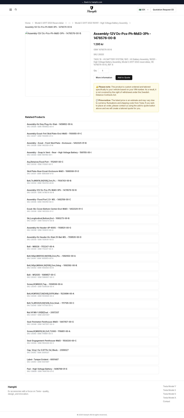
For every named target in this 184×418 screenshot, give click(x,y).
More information (104, 77)
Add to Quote (124, 77)
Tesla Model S (169, 394)
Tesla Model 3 (169, 390)
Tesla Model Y (169, 386)
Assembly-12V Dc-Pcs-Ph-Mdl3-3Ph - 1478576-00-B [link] (48, 27)
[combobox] (144, 9)
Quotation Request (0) (163, 9)
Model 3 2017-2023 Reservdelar (49, 23)
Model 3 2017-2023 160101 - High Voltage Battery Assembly (101, 23)
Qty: (95, 70)
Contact (166, 401)
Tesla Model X (169, 397)
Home (27, 23)
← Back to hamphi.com (92, 2)
